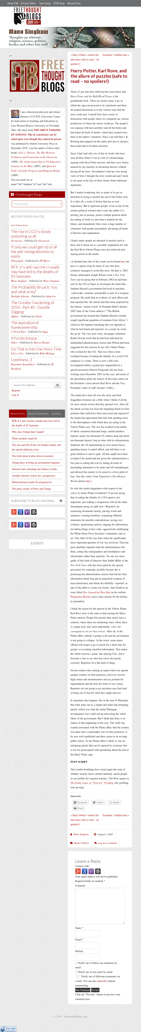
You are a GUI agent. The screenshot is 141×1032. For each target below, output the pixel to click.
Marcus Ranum (42, 342)
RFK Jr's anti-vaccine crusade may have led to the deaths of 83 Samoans (35, 271)
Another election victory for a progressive (33, 475)
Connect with (82, 866)
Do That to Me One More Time (36, 349)
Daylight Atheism (20, 296)
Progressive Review (80, 596)
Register (16, 390)
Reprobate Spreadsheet (23, 364)
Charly (38, 316)
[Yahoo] (27, 511)
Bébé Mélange (47, 353)
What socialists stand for (24, 438)
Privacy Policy (28, 3)
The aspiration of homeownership (25, 324)
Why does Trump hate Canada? (28, 431)
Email (79, 939)
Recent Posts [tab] (17, 413)
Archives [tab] (56, 413)
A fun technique (24, 338)
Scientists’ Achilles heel (115, 55)
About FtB (12, 3)
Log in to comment (107, 843)
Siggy (45, 331)
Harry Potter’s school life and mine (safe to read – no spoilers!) (84, 59)
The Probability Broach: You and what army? (34, 289)
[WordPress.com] (34, 511)
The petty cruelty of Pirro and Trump (31, 488)
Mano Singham (19, 280)
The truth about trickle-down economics (33, 456)
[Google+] (14, 511)
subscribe (102, 981)
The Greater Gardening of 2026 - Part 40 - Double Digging (32, 307)
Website (79, 951)
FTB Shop (59, 3)
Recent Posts (74, 3)
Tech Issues (45, 3)
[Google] (21, 511)
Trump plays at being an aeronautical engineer (36, 462)
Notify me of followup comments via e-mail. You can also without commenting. (97, 981)
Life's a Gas (17, 353)
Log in (15, 394)
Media (77, 843)
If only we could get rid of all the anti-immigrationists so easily (34, 251)
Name (79, 928)
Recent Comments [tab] (38, 413)
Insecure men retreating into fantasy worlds (34, 469)
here (123, 261)
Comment (80, 885)
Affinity (15, 316)
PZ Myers (45, 260)
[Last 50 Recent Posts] (19, 225)
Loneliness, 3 (21, 359)
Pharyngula (17, 260)
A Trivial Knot (18, 331)
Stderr (14, 342)
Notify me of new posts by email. (95, 972)
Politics (85, 843)
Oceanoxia (16, 240)
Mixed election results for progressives (32, 482)
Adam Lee (51, 296)
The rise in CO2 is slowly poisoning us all (31, 233)
